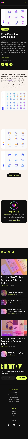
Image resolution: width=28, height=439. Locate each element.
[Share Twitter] (6, 64)
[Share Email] (11, 64)
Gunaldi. (10, 80)
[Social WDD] (8, 425)
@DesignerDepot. (15, 220)
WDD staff (6, 214)
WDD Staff (14, 212)
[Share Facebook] (2, 64)
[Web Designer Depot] (2, 2)
